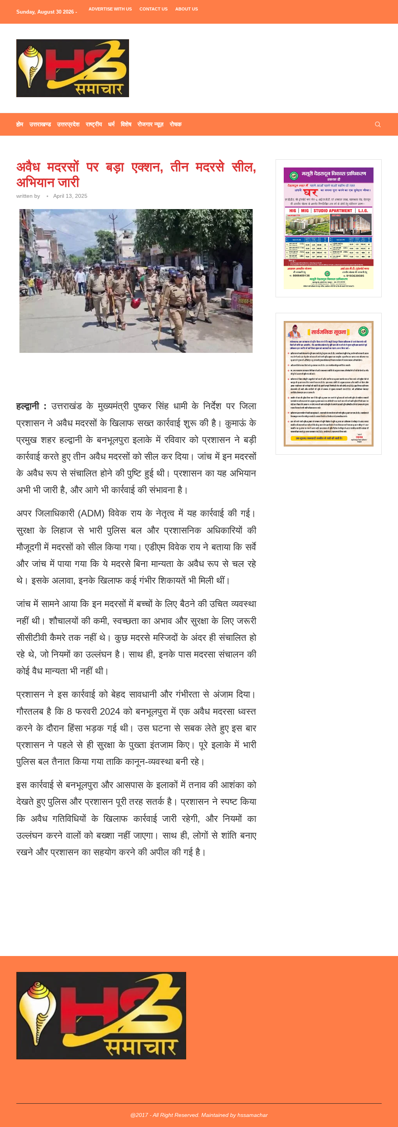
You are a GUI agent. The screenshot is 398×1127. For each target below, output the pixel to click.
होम (19, 124)
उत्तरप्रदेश (68, 124)
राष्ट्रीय (94, 124)
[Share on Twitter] (106, 374)
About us (186, 9)
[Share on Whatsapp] (142, 374)
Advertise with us (110, 9)
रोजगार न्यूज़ (151, 124)
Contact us (154, 9)
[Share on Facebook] (89, 374)
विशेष (126, 124)
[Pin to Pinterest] (124, 374)
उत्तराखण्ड (40, 124)
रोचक (176, 124)
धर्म (111, 124)
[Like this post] (72, 374)
